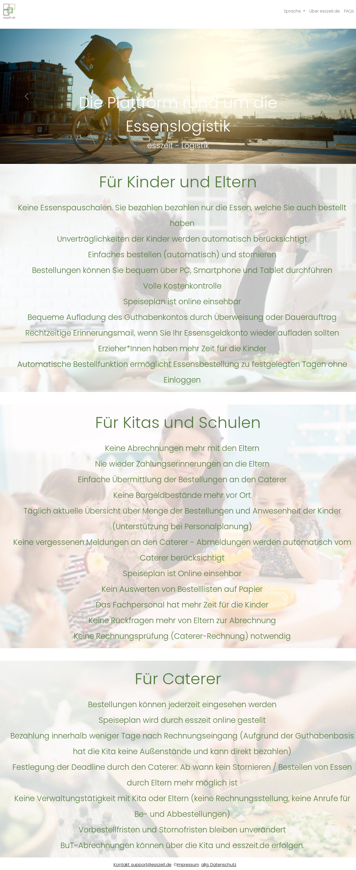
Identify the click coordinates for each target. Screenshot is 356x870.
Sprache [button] (293, 11)
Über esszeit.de (324, 11)
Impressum (188, 865)
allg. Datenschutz (218, 865)
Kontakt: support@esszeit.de (142, 865)
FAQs (349, 11)
